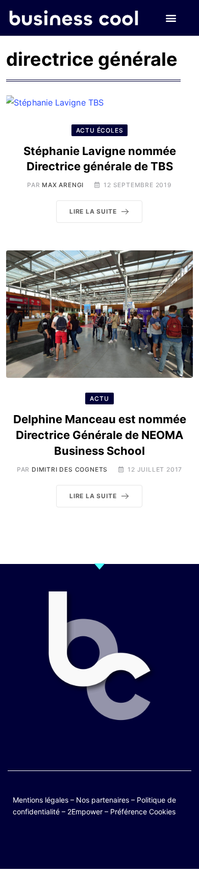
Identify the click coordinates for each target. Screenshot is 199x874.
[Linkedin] (149, 845)
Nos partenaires (102, 799)
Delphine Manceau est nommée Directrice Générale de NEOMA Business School (99, 435)
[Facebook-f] (69, 845)
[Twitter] (50, 845)
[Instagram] (129, 845)
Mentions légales (40, 799)
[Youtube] (89, 845)
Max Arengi (63, 185)
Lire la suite (92, 211)
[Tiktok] (109, 845)
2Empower (85, 811)
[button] (170, 18)
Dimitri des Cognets (70, 469)
